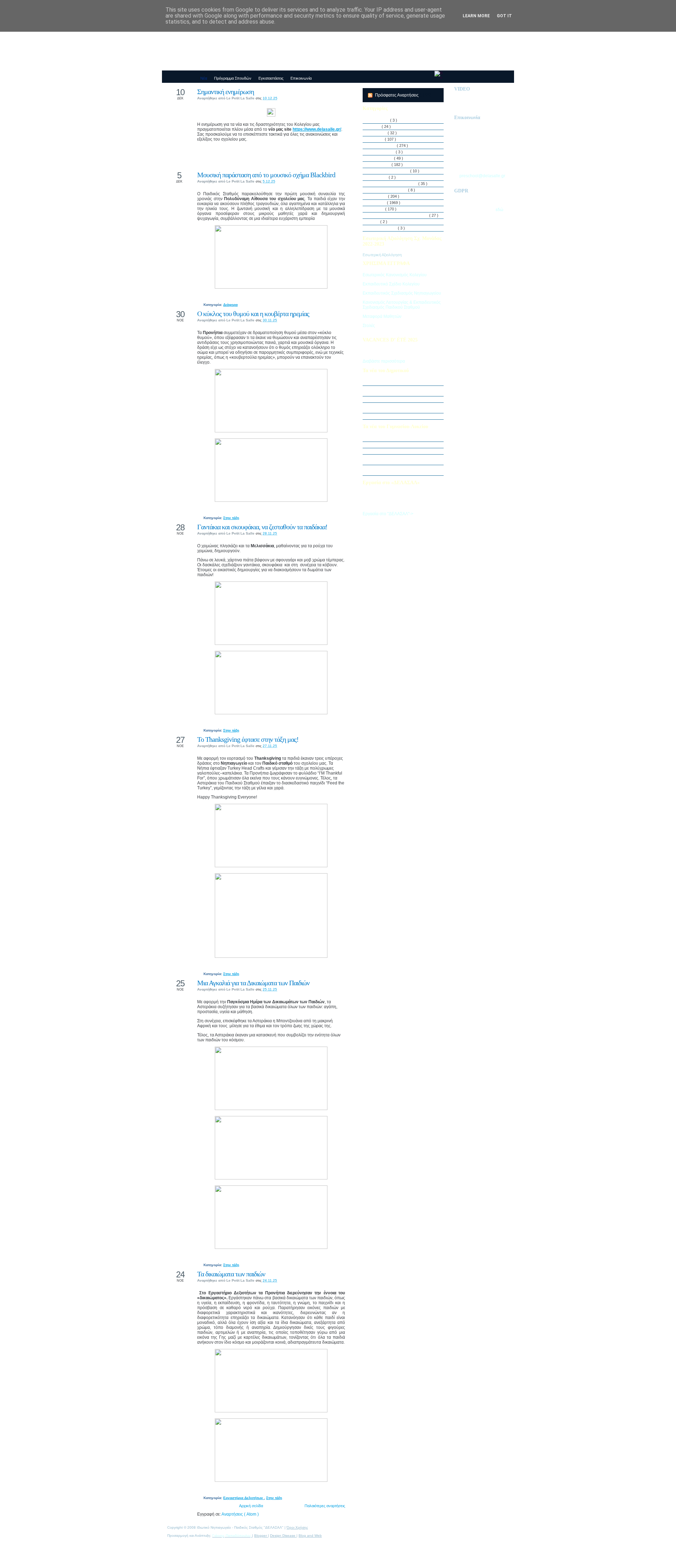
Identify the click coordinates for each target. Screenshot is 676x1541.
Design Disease (283, 1535)
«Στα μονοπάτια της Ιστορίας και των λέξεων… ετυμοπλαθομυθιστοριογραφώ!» (405, 470)
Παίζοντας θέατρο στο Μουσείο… (397, 445)
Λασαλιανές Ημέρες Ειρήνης (394, 183)
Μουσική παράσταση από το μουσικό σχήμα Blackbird (266, 175)
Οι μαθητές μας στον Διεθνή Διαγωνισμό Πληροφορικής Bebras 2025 (403, 391)
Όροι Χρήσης (297, 1527)
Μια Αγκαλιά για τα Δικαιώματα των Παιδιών (253, 983)
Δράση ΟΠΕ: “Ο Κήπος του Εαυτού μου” (404, 399)
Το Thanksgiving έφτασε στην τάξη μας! (248, 739)
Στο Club (377, 209)
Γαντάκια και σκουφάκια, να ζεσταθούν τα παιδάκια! (262, 527)
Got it (504, 15)
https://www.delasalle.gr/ (317, 129)
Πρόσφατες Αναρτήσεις (397, 95)
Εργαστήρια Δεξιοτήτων (243, 1498)
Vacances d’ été (384, 228)
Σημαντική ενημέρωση (225, 91)
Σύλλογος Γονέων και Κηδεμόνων (399, 215)
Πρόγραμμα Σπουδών (389, 190)
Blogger (261, 1535)
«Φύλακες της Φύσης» (389, 451)
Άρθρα (376, 126)
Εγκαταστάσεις (383, 152)
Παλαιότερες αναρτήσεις (325, 1506)
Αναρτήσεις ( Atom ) (240, 1514)
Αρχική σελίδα (251, 1506)
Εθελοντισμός (382, 158)
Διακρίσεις (379, 133)
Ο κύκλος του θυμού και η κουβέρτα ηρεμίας (253, 314)
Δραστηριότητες (383, 145)
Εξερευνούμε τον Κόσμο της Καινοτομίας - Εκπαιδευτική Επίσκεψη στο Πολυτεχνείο (405, 459)
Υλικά (375, 222)
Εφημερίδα (379, 177)
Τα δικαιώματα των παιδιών (231, 1274)
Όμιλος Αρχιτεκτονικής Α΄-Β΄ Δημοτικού (402, 416)
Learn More (476, 15)
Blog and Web (310, 1535)
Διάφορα (230, 305)
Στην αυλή (379, 196)
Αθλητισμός (380, 120)
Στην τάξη (231, 518)
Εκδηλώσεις (381, 164)
